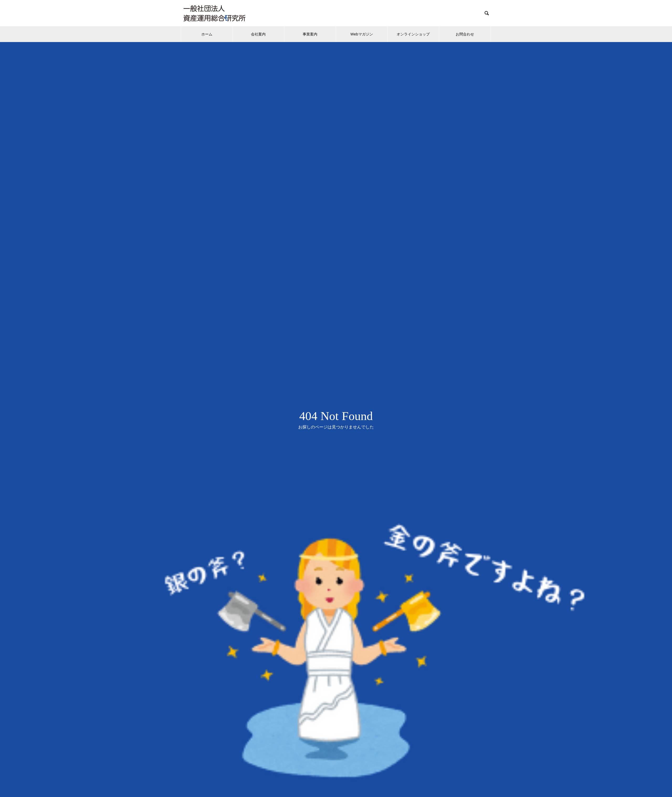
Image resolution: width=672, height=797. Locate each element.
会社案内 (258, 34)
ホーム (206, 34)
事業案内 (310, 34)
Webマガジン (361, 34)
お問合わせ (465, 34)
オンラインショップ (413, 34)
